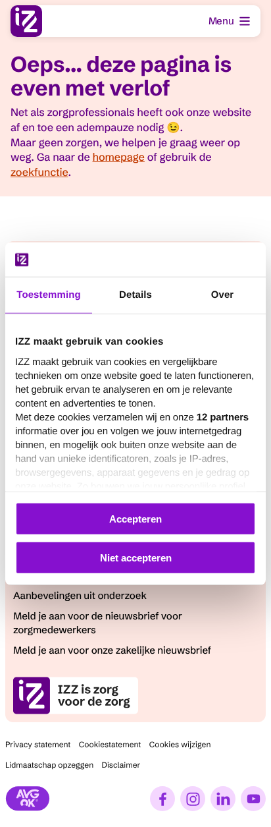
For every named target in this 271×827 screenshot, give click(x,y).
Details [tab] (135, 294)
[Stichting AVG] (27, 798)
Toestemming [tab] (48, 294)
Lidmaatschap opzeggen (49, 765)
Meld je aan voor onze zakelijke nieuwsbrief (112, 650)
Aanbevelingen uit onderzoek (80, 595)
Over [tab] (222, 294)
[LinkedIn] (222, 798)
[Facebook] (162, 798)
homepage (119, 157)
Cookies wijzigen (180, 745)
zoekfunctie (39, 172)
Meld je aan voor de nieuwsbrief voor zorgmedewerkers (97, 623)
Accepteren (135, 519)
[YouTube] (253, 798)
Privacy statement (37, 745)
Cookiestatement (110, 745)
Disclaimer (121, 765)
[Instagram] (192, 798)
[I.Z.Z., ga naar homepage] (26, 21)
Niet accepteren (136, 557)
